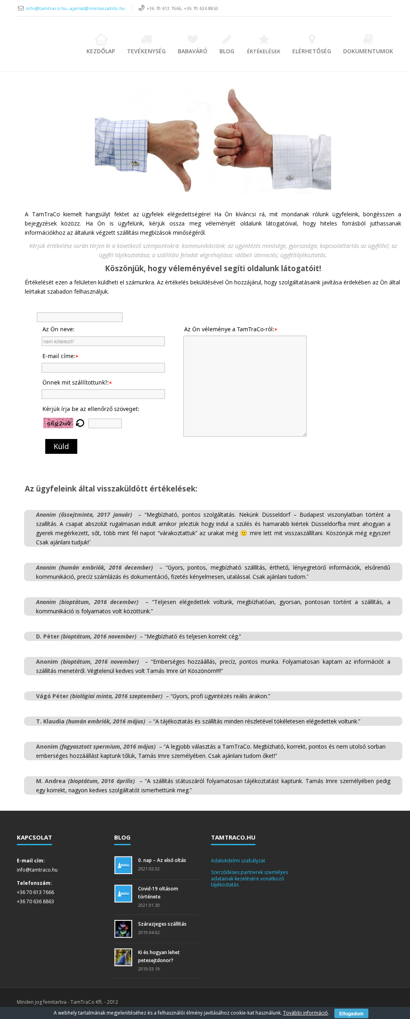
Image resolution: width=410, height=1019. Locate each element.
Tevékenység (146, 51)
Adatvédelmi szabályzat (238, 860)
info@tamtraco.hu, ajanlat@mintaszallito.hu (75, 8)
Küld (61, 446)
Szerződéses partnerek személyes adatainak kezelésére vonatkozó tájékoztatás (249, 878)
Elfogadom (351, 1013)
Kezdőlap (100, 51)
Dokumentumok (368, 51)
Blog (226, 51)
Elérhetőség (311, 51)
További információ (305, 1012)
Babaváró (192, 51)
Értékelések (263, 51)
